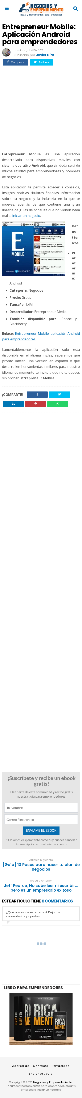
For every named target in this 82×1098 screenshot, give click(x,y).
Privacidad (61, 1066)
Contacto (40, 1066)
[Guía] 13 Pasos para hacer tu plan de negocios (41, 867)
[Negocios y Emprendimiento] (41, 15)
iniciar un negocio (26, 215)
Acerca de (21, 1066)
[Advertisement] (41, 108)
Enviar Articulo (41, 1074)
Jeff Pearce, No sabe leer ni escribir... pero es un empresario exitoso (41, 888)
